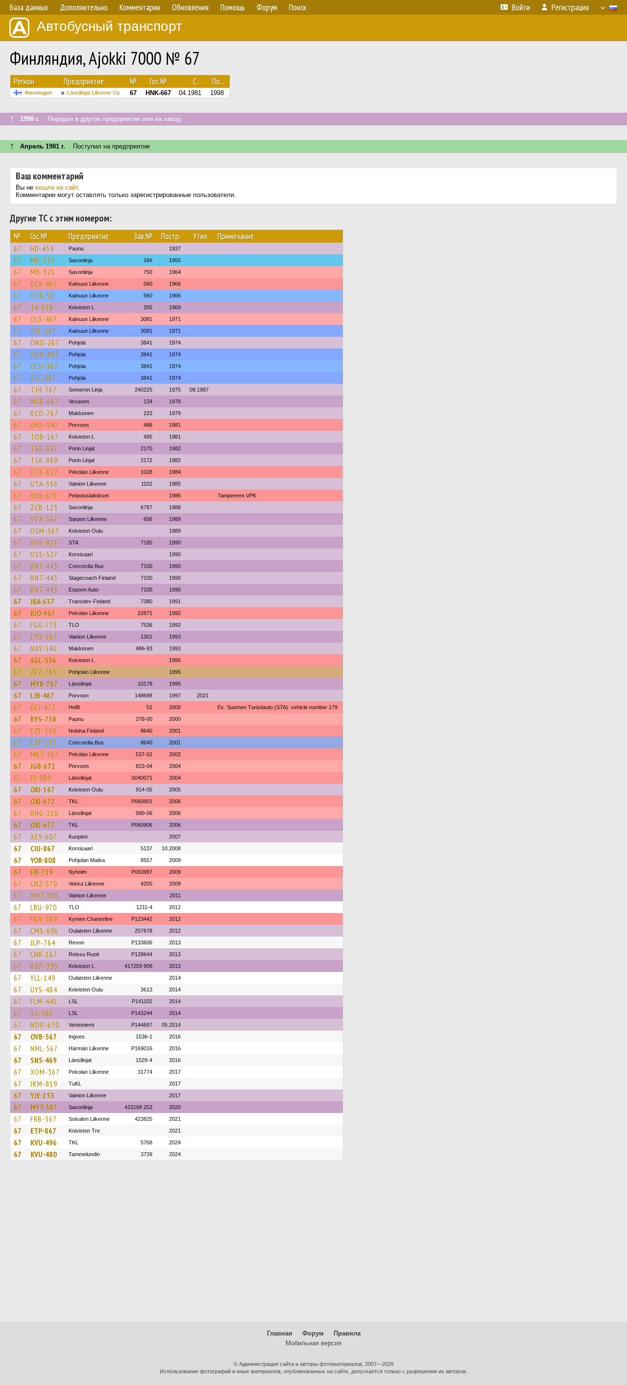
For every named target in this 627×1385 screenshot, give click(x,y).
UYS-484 (43, 989)
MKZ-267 (44, 754)
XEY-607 (43, 836)
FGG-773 (43, 625)
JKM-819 (43, 1083)
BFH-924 (43, 542)
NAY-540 (43, 648)
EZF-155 (43, 731)
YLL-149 (42, 978)
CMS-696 (44, 931)
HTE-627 (44, 472)
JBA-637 (42, 601)
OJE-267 (43, 331)
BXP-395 (44, 966)
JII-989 (40, 778)
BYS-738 (43, 719)
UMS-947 (44, 425)
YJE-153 (42, 1095)
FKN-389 (43, 919)
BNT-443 (44, 566)
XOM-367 (45, 1072)
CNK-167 (43, 954)
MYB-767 (44, 684)
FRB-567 (43, 1119)
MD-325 (42, 260)
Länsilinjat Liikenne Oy (93, 93)
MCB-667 (44, 401)
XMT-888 (44, 895)
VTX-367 (44, 519)
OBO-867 (44, 354)
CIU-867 (42, 848)
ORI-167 (42, 789)
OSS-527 (44, 554)
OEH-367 (44, 366)
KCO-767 (44, 413)
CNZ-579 (43, 884)
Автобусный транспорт (109, 26)
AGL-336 (43, 660)
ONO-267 (44, 342)
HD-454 (42, 248)
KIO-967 (42, 613)
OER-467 (43, 284)
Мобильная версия (313, 1343)
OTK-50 (42, 295)
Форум (313, 1333)
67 (18, 248)
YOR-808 (43, 860)
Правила (347, 1333)
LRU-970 (43, 907)
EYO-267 (43, 637)
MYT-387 (43, 1107)
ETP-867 (43, 1131)
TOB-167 (44, 437)
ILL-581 (41, 1013)
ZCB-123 (44, 507)
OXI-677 (42, 825)
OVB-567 (43, 1036)
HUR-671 (43, 495)
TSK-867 (44, 448)
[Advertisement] (313, 1245)
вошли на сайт (56, 187)
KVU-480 (43, 1154)
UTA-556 (44, 484)
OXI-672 (42, 801)
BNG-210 (44, 813)
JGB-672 (42, 766)
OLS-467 (43, 319)
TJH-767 (43, 390)
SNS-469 (43, 1060)
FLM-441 (43, 1001)
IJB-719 (41, 872)
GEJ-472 (43, 707)
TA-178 (41, 307)
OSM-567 (44, 531)
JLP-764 (42, 942)
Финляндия (38, 93)
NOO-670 (44, 1025)
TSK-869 (44, 460)
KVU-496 (43, 1142)
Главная (279, 1333)
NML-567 (44, 1048)
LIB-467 (42, 695)
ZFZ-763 (43, 672)
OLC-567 (43, 378)
